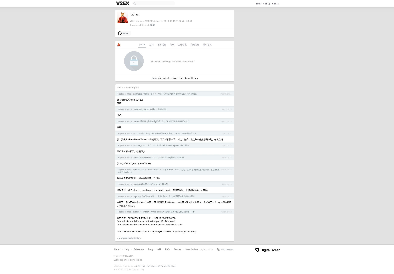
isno (137, 121)
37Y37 (138, 133)
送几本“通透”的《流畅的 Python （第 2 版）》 (171, 145)
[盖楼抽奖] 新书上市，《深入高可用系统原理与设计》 (168, 121)
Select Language (226, 249)
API (159, 249)
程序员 (146, 93)
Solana (177, 249)
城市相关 (207, 44)
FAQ (167, 249)
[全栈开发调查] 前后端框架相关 (171, 157)
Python (146, 211)
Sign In (275, 3)
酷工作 (145, 133)
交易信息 (195, 44)
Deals (154, 77)
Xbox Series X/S (154, 169)
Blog (150, 249)
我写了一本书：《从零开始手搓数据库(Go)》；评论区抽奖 (174, 93)
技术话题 (161, 44)
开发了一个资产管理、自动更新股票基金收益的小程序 (172, 196)
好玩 (172, 44)
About (117, 249)
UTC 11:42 (140, 266)
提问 (151, 44)
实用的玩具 (162, 109)
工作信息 (182, 44)
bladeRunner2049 (143, 109)
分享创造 (145, 196)
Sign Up (266, 3)
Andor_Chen (140, 145)
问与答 (144, 184)
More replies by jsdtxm (130, 237)
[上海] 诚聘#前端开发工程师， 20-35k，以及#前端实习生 (172, 133)
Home (258, 3)
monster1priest (141, 157)
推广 (154, 109)
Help (127, 249)
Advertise (139, 249)
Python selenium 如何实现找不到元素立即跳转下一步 (173, 211)
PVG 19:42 (151, 266)
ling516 (138, 211)
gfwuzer (138, 93)
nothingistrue (140, 169)
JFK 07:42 (171, 266)
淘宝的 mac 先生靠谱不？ (158, 184)
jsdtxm (125, 32)
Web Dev (153, 157)
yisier (137, 196)
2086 (152, 24)
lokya (137, 184)
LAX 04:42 (161, 266)
